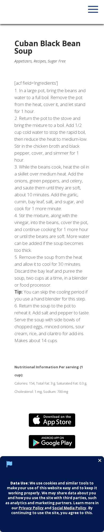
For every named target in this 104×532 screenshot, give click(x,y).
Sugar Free (57, 61)
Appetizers (23, 61)
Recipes (40, 61)
